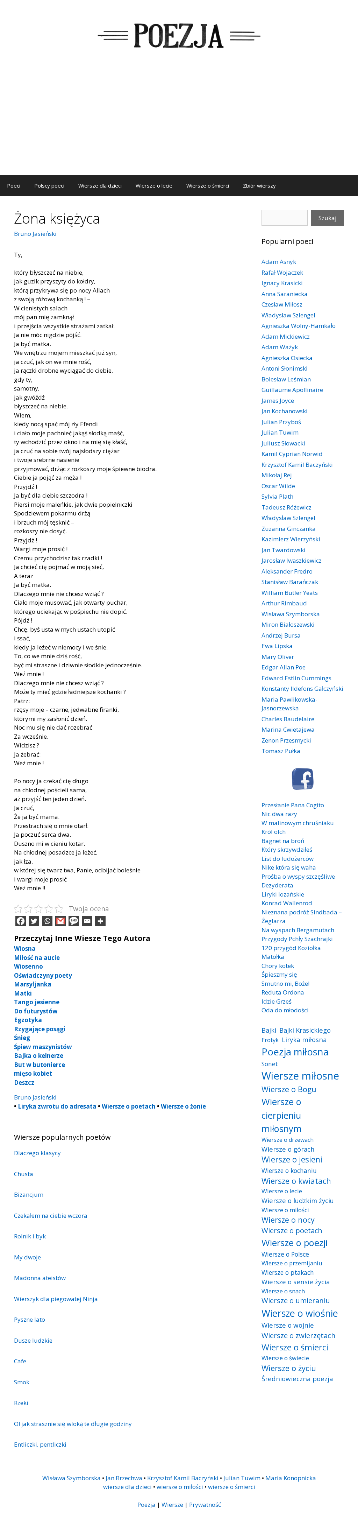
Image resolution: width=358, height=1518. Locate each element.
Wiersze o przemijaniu (292, 1263)
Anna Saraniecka (285, 294)
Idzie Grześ (277, 1001)
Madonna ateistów (40, 1278)
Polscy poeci (49, 185)
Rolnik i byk (30, 1236)
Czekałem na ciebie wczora (50, 1215)
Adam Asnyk (279, 262)
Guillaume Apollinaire (292, 390)
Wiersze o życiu (289, 1368)
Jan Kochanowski (285, 411)
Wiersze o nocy (288, 1220)
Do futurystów (36, 1011)
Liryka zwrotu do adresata (57, 1106)
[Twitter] (34, 921)
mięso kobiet (33, 1073)
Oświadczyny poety (43, 975)
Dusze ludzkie (33, 1340)
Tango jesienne (36, 1002)
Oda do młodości (285, 1010)
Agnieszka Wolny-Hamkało (299, 326)
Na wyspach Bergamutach (298, 930)
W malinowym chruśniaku (298, 823)
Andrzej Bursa (281, 635)
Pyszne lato (29, 1319)
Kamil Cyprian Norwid (292, 454)
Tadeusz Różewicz (287, 507)
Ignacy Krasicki (282, 283)
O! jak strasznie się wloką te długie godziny (73, 1424)
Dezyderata (277, 885)
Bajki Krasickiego (305, 1030)
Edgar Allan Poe (284, 667)
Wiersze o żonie (183, 1106)
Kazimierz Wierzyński (291, 539)
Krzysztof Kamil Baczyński (297, 465)
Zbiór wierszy (259, 185)
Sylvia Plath (277, 496)
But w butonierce (39, 1065)
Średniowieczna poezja (297, 1378)
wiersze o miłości (180, 1487)
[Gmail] (60, 921)
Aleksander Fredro (287, 571)
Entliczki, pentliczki (40, 1444)
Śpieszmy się (279, 974)
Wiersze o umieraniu (296, 1300)
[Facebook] (21, 921)
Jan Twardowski (284, 550)
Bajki (269, 1030)
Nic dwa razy (279, 814)
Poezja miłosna (295, 1051)
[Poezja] (179, 34)
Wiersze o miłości (285, 1210)
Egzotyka (28, 1020)
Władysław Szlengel (288, 315)
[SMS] (74, 921)
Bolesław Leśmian (286, 379)
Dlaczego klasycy (37, 1153)
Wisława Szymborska (291, 614)
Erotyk (270, 1040)
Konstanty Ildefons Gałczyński (302, 688)
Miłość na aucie (37, 958)
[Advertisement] (179, 122)
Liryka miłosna (304, 1039)
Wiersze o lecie (154, 185)
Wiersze (172, 1505)
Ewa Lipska (277, 646)
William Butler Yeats (290, 593)
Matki (23, 993)
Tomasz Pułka (281, 751)
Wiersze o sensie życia (296, 1281)
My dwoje (27, 1257)
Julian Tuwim (280, 432)
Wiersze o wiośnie (300, 1313)
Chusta (23, 1174)
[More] (100, 921)
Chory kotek (278, 966)
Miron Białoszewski (288, 624)
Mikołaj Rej (277, 475)
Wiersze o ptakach (288, 1272)
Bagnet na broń (283, 841)
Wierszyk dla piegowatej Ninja (56, 1299)
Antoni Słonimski (285, 368)
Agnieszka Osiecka (287, 358)
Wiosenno (28, 966)
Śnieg (22, 1038)
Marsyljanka (32, 984)
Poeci (13, 185)
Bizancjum (28, 1194)
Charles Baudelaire (288, 719)
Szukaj (327, 218)
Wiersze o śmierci (207, 185)
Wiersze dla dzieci (100, 185)
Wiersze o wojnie (288, 1325)
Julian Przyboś (281, 422)
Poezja (146, 1505)
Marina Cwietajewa (288, 729)
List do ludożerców (288, 859)
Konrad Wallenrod (287, 903)
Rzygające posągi (39, 1029)
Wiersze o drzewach (288, 1140)
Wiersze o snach (283, 1291)
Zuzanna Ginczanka (289, 529)
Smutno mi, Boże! (285, 983)
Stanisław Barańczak (290, 582)
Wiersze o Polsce (285, 1254)
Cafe (20, 1361)
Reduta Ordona (283, 992)
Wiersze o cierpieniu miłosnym (282, 1115)
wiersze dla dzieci (127, 1487)
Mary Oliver (278, 657)
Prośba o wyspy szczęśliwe (298, 876)
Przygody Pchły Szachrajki (297, 939)
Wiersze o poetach (129, 1106)
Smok (21, 1382)
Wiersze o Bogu (289, 1089)
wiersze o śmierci (231, 1487)
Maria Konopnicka (290, 1478)
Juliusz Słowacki (283, 443)
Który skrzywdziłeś (287, 849)
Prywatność (205, 1505)
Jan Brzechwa (124, 1478)
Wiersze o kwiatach (296, 1180)
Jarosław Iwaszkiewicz (292, 560)
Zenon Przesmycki (286, 740)
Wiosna (25, 948)
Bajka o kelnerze (38, 1056)
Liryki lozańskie (283, 894)
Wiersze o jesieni (292, 1159)
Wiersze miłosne (300, 1076)
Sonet (270, 1064)
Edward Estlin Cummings (296, 678)
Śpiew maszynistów (43, 1047)
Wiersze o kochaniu (289, 1170)
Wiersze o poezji (295, 1243)
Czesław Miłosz (282, 304)
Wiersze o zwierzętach (299, 1335)
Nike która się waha (289, 867)
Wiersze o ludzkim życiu (298, 1200)
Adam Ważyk (280, 347)
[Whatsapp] (47, 921)
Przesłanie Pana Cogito (293, 805)
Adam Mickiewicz (286, 336)
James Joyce (278, 400)
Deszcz (24, 1082)
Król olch (274, 832)
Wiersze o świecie (285, 1358)
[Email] (87, 921)
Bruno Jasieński (35, 234)
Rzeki (21, 1403)
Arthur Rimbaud (284, 603)
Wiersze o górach (288, 1149)
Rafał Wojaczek (282, 272)
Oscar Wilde (278, 486)
